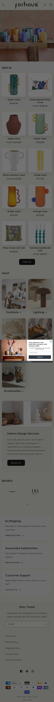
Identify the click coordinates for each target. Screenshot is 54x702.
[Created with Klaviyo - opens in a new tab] (27, 361)
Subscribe (39, 357)
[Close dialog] (51, 341)
